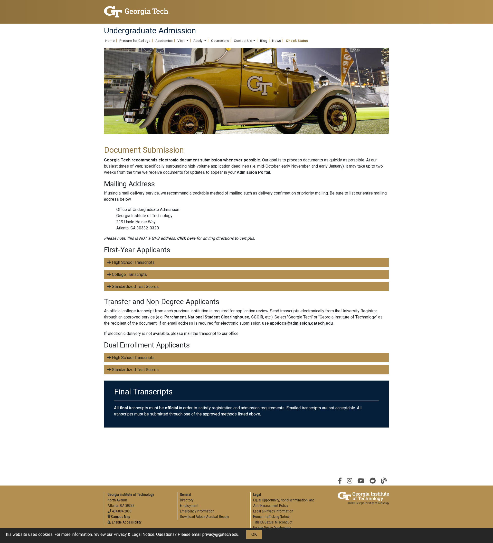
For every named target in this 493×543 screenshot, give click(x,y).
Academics (164, 40)
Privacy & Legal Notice (133, 534)
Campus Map (120, 517)
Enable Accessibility (126, 522)
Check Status (297, 40)
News (276, 40)
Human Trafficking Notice (271, 517)
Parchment (175, 317)
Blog (263, 40)
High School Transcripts (133, 262)
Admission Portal (253, 172)
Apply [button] (198, 40)
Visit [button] (181, 40)
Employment (189, 505)
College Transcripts (129, 274)
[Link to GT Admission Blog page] (384, 481)
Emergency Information (197, 511)
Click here (186, 238)
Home (110, 40)
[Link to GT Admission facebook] (340, 481)
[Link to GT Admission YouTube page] (360, 481)
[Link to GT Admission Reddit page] (372, 481)
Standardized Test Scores (135, 286)
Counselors (220, 40)
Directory (186, 500)
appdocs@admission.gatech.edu (301, 323)
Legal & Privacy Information (273, 511)
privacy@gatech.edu (220, 534)
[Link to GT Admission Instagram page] (349, 481)
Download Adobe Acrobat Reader (204, 517)
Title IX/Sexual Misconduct (272, 522)
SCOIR (257, 317)
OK (254, 534)
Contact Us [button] (243, 40)
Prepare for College (134, 40)
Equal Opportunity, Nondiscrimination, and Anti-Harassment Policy (284, 503)
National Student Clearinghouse (218, 317)
